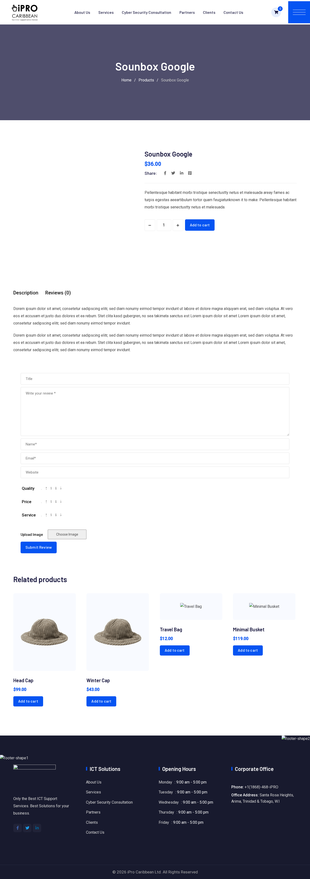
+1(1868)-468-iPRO (261, 787)
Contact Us (233, 12)
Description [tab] (25, 293)
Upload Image (32, 535)
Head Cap (23, 680)
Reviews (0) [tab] (58, 293)
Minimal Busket (248, 629)
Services (106, 12)
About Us (82, 12)
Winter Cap (98, 680)
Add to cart (200, 224)
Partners (187, 12)
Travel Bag (171, 629)
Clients (209, 12)
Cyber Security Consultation (146, 12)
